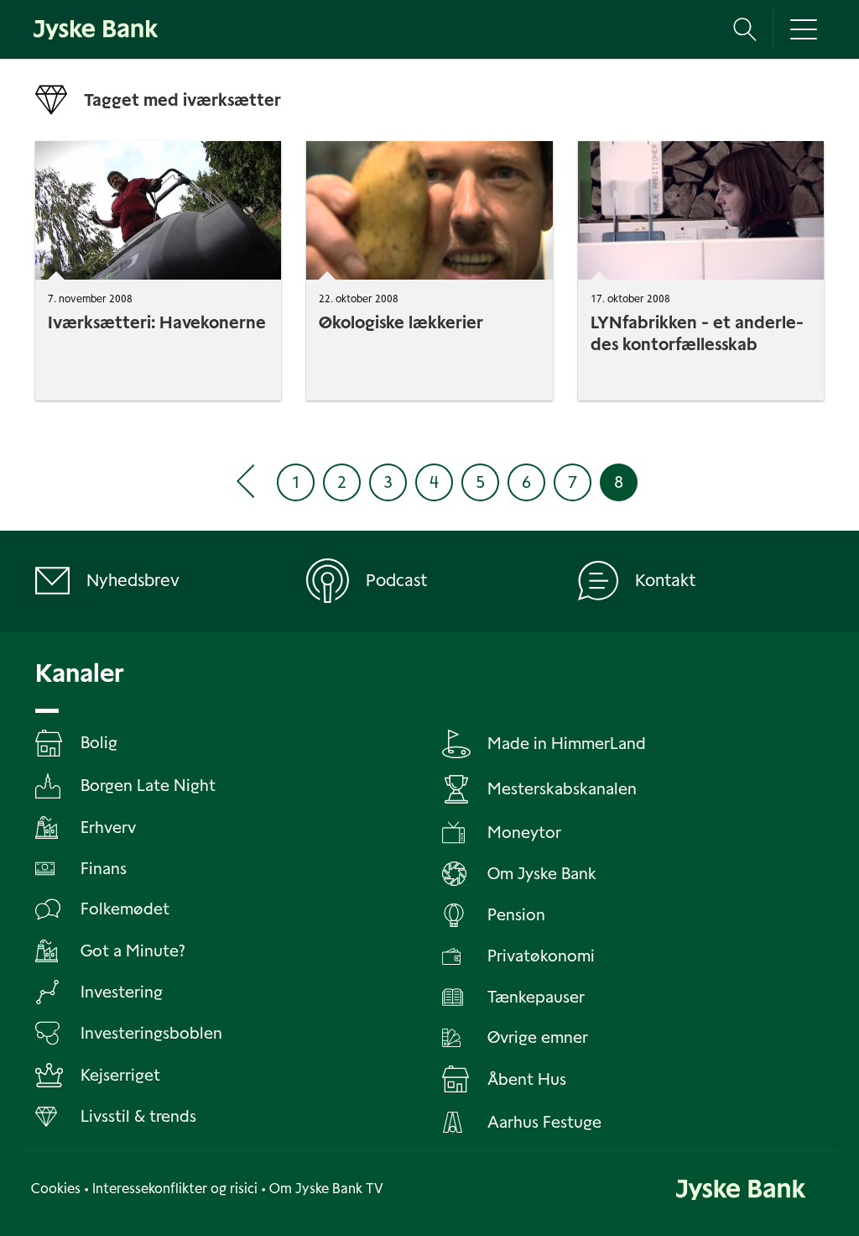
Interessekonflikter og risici (175, 1188)
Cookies (56, 1188)
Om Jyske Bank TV (326, 1188)
